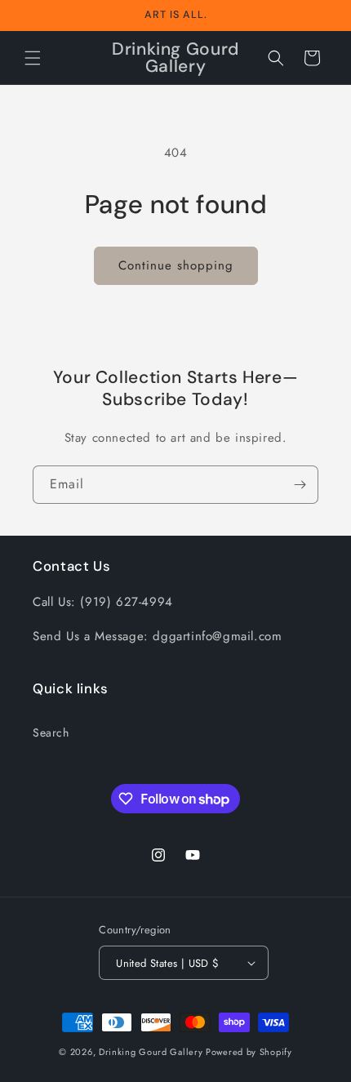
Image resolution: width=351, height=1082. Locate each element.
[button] (33, 58)
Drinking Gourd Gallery (150, 1051)
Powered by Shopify (249, 1051)
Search (51, 732)
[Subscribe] (300, 484)
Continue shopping (175, 265)
